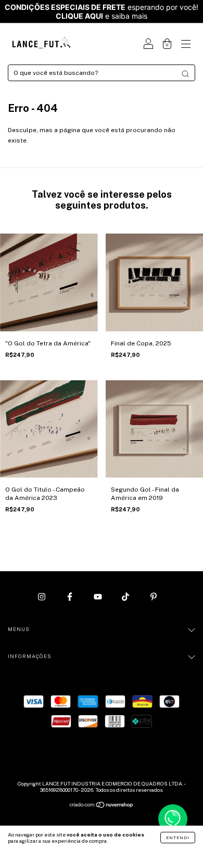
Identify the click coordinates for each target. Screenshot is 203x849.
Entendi (177, 837)
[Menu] (186, 45)
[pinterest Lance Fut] (153, 596)
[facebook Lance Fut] (70, 596)
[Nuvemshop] (101, 806)
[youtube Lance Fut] (98, 596)
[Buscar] (185, 74)
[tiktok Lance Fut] (126, 596)
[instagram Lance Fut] (42, 596)
